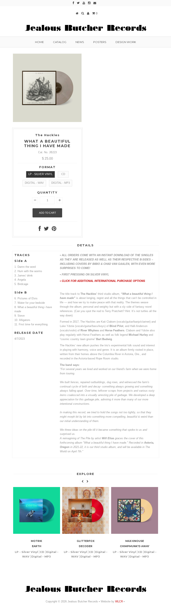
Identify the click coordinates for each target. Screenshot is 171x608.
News (79, 42)
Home (39, 42)
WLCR (118, 601)
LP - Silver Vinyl (40, 174)
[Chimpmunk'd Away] (101, 532)
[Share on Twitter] (46, 229)
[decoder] (52, 532)
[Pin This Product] (54, 229)
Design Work (126, 42)
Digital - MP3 (60, 182)
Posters (99, 42)
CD (63, 174)
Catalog (59, 42)
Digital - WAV (34, 182)
